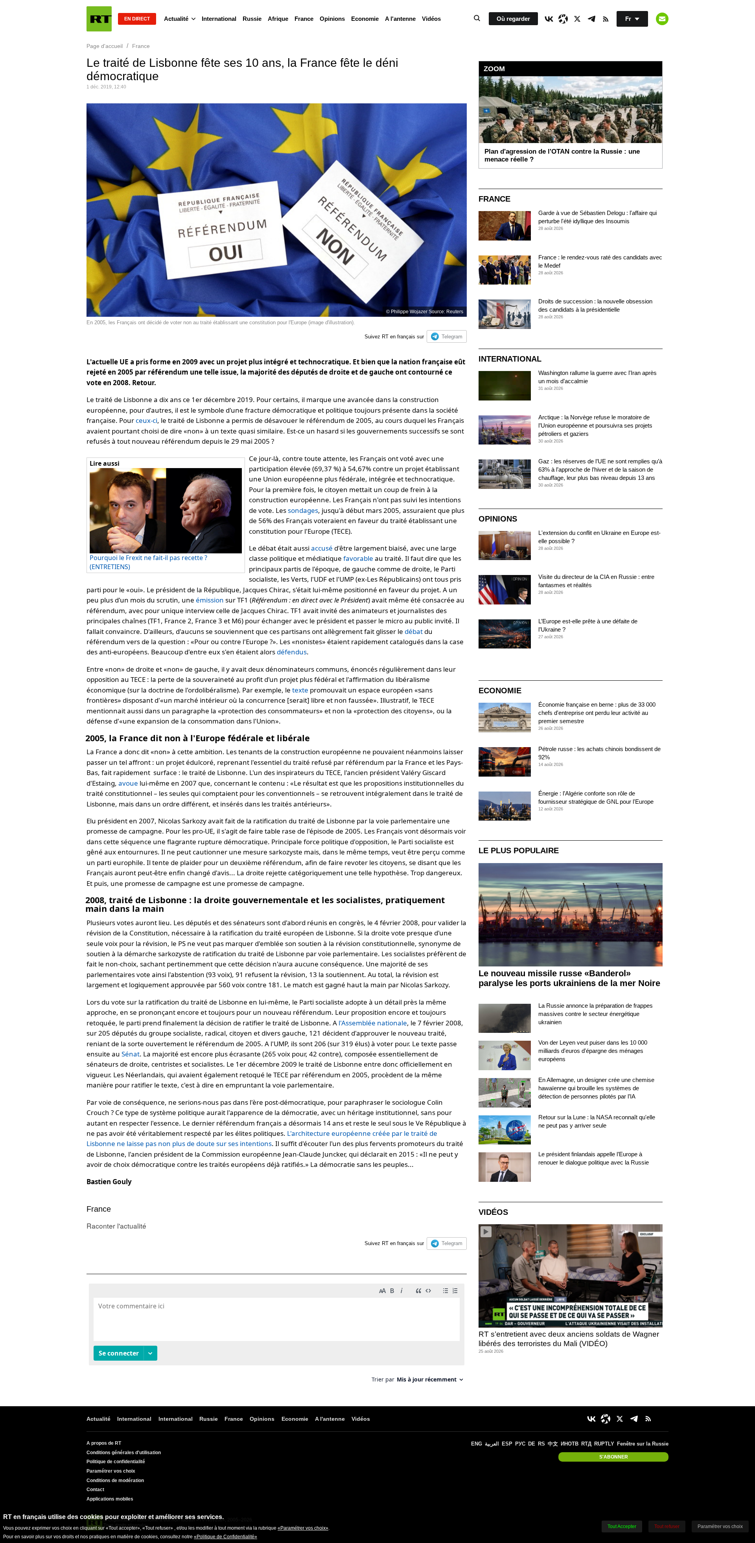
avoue (128, 783)
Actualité (176, 18)
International (219, 18)
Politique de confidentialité (116, 1461)
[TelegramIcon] (591, 19)
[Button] (662, 19)
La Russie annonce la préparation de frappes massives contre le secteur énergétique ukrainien (595, 1013)
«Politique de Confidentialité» (225, 1536)
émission (210, 599)
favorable (358, 558)
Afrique (278, 18)
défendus (292, 651)
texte (300, 689)
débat (414, 631)
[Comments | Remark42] (277, 1336)
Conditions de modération (115, 1480)
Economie (365, 18)
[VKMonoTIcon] (549, 19)
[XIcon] (577, 19)
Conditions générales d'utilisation (124, 1452)
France (304, 18)
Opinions (332, 18)
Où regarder (513, 18)
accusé (322, 548)
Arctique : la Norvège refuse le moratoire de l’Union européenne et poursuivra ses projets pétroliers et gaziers (595, 425)
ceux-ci (146, 420)
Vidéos (431, 18)
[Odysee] (563, 19)
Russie (252, 18)
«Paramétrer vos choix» (303, 1528)
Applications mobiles (110, 1499)
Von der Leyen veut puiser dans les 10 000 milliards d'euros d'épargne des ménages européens (592, 1050)
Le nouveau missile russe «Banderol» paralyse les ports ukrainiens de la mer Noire (569, 978)
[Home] (99, 18)
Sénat (131, 1053)
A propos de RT (104, 1443)
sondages (303, 510)
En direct (137, 19)
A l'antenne (400, 18)
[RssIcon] (605, 19)
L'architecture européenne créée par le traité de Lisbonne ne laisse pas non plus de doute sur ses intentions (262, 1138)
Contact (95, 1489)
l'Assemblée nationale (373, 1022)
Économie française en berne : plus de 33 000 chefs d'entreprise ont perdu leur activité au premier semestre (597, 712)
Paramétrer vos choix (111, 1471)
